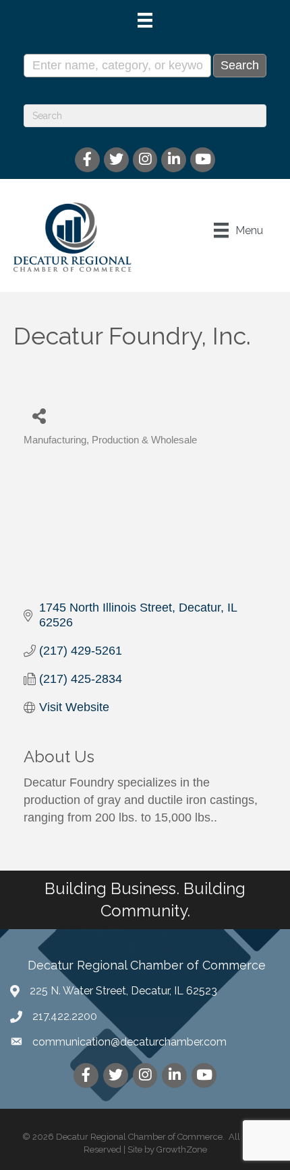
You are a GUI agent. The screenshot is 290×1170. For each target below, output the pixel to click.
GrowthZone (181, 1149)
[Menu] (145, 20)
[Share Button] (39, 415)
